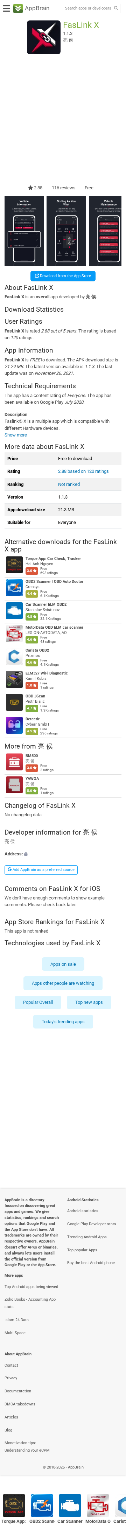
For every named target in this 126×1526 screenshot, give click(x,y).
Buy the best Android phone (91, 1263)
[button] (63, 853)
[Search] (116, 8)
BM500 (32, 755)
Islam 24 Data (17, 1320)
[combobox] (88, 8)
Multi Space (15, 1333)
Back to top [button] (112, 1474)
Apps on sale (63, 964)
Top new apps (89, 1002)
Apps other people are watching (63, 983)
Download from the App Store (65, 276)
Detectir (33, 719)
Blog (8, 1430)
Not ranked (69, 484)
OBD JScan (35, 696)
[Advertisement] (63, 119)
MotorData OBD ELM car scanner (54, 627)
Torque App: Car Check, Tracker (53, 559)
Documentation (18, 1391)
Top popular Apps (82, 1250)
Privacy (11, 1378)
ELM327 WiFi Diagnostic (47, 673)
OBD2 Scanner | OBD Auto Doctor (54, 582)
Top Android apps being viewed (31, 1286)
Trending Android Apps (87, 1237)
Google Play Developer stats (91, 1224)
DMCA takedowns (20, 1404)
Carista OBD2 (37, 650)
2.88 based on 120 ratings (83, 471)
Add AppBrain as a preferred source (43, 869)
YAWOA (32, 778)
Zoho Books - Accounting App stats (30, 1303)
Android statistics (82, 1211)
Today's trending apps (63, 1021)
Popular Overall (38, 1002)
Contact (11, 1365)
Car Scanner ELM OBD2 (46, 604)
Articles (11, 1417)
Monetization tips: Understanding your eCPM (27, 1447)
